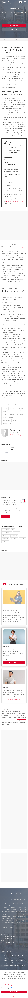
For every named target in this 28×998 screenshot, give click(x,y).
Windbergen (20, 414)
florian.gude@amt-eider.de (15, 201)
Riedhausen (14, 538)
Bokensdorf (6, 535)
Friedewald (5, 541)
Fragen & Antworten (8, 938)
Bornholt (5, 414)
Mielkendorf (6, 529)
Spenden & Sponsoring (9, 943)
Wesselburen (12, 417)
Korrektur (5, 945)
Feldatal (16, 532)
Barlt (10, 411)
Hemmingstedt (6, 420)
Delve (11, 423)
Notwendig (6, 988)
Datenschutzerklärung (6, 985)
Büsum (4, 417)
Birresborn (5, 538)
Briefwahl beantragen (14, 662)
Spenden (6, 516)
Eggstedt (17, 411)
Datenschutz (6, 934)
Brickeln (21, 408)
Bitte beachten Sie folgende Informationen (15, 17)
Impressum (6, 932)
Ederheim (22, 538)
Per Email (14, 25)
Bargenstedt (13, 408)
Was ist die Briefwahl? (8, 940)
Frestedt (12, 414)
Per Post (14, 29)
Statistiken (15, 988)
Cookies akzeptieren (14, 991)
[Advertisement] (14, 789)
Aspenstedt (14, 535)
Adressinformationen (14, 699)
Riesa (13, 529)
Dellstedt (5, 423)
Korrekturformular (21, 719)
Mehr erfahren (16, 517)
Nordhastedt (16, 420)
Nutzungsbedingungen (9, 936)
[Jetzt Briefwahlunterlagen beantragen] (20, 2)
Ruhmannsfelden (7, 532)
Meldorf (5, 408)
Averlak (4, 411)
